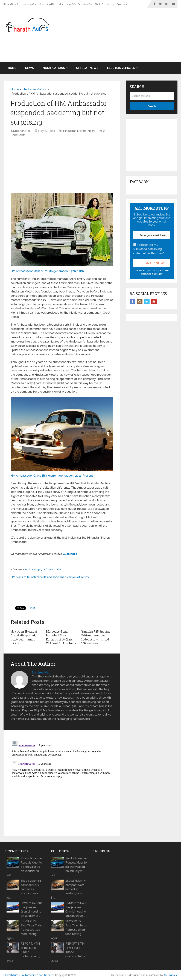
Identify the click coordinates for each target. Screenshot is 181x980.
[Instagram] (139, 301)
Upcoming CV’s (67, 4)
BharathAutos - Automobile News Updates (29, 975)
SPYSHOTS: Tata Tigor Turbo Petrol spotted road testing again (25, 930)
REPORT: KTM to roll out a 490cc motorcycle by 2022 (23, 952)
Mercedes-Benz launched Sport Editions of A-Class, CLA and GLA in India (61, 637)
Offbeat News (87, 68)
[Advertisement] (113, 52)
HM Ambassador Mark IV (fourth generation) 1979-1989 (47, 271)
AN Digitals (170, 975)
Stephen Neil (21, 130)
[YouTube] (154, 301)
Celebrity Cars (85, 4)
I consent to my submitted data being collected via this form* (148, 249)
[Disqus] (62, 783)
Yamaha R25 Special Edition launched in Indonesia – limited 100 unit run (95, 637)
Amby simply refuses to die (43, 569)
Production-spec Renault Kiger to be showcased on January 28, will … (25, 867)
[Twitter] (147, 301)
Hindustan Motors (74, 130)
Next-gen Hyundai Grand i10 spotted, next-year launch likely (24, 637)
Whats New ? (11, 4)
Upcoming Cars (28, 4)
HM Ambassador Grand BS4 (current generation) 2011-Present (52, 475)
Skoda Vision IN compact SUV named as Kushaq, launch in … (24, 889)
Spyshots (122, 4)
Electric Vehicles (121, 68)
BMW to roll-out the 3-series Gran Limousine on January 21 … (31, 909)
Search (152, 106)
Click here (70, 554)
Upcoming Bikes (48, 4)
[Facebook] (132, 301)
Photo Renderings (105, 4)
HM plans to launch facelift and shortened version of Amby (50, 577)
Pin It (31, 608)
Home (12, 68)
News (29, 68)
